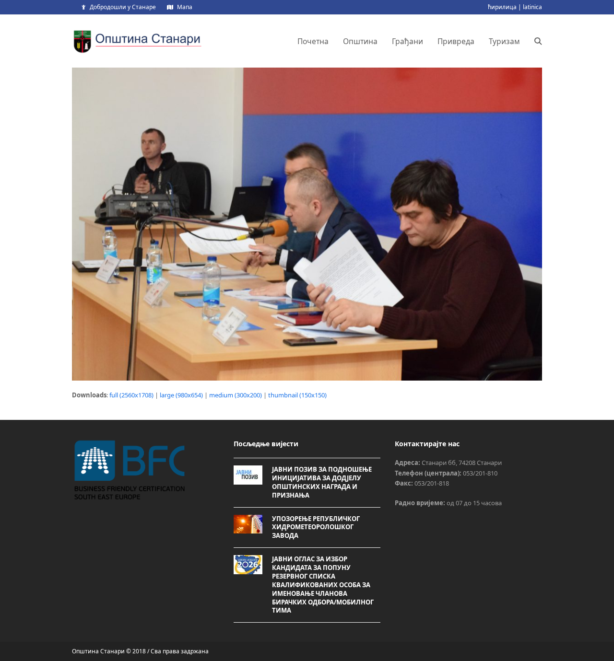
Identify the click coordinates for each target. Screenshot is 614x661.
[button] (538, 41)
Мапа (184, 7)
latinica (532, 7)
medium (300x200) (235, 395)
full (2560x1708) (131, 395)
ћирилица (502, 7)
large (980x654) (181, 395)
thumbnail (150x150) (297, 395)
